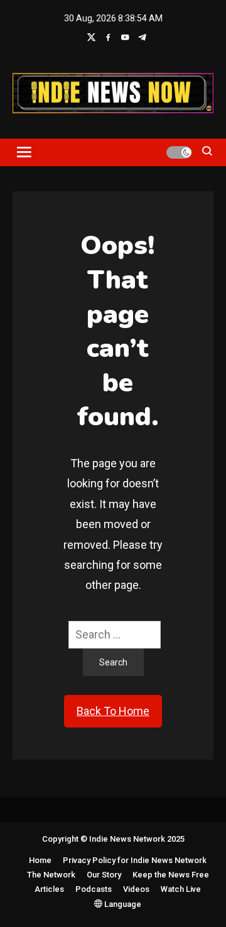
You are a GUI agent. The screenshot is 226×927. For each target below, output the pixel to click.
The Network (51, 874)
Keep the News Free (170, 874)
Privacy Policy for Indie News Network (135, 860)
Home (40, 860)
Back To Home (113, 711)
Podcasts (93, 889)
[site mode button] (178, 152)
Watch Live (181, 889)
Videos (136, 889)
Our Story (104, 874)
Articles (49, 889)
